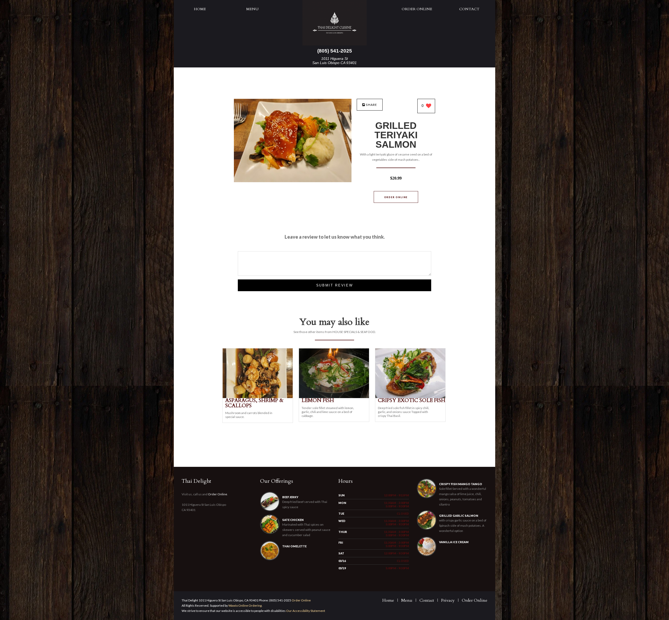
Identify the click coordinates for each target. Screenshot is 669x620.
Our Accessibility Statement (305, 611)
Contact (469, 9)
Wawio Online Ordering (245, 605)
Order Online (417, 9)
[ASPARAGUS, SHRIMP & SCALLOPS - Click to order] (258, 397)
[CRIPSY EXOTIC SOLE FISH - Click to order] (410, 397)
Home (200, 9)
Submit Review (334, 285)
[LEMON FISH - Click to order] (334, 397)
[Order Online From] (292, 181)
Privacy (448, 600)
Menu (252, 9)
